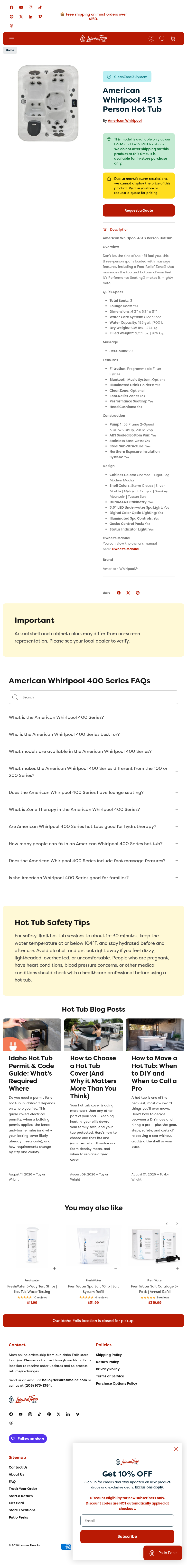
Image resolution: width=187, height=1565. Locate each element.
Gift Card (16, 1503)
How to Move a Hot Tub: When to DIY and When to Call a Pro (154, 1073)
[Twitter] (21, 16)
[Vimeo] (40, 16)
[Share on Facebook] (118, 593)
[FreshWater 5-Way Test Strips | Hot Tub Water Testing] (32, 1246)
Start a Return (21, 1496)
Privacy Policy (108, 1369)
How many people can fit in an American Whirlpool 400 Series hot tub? (86, 844)
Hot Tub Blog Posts (93, 1009)
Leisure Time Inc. (30, 1545)
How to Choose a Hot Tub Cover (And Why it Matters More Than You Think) (93, 1077)
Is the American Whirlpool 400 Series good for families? (69, 878)
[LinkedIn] (30, 16)
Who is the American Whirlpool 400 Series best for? (64, 734)
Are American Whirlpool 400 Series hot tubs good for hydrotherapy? (82, 826)
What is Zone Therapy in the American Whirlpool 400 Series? (74, 809)
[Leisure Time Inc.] (94, 39)
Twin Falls (140, 144)
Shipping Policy (109, 1355)
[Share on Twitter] (128, 593)
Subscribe (127, 1536)
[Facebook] (11, 7)
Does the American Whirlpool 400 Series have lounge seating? (76, 792)
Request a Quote (138, 210)
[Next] (177, 1223)
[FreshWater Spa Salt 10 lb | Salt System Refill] (93, 1246)
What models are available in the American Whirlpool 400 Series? (80, 751)
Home (10, 50)
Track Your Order (23, 1489)
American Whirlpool (125, 120)
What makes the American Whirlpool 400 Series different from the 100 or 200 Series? (88, 771)
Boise (118, 144)
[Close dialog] (176, 1449)
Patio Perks (18, 1517)
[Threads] (11, 25)
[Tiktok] (40, 7)
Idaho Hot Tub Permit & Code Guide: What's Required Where (31, 1073)
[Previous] (166, 1223)
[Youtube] (21, 7)
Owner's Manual (125, 549)
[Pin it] (137, 593)
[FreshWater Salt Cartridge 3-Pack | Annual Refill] (155, 1246)
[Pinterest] (11, 16)
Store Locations (22, 1510)
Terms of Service (110, 1376)
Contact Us (18, 1467)
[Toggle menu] (14, 39)
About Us (16, 1474)
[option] (48, 104)
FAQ (12, 1481)
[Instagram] (30, 7)
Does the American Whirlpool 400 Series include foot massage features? (87, 861)
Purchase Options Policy (116, 1383)
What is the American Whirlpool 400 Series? (56, 717)
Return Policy (107, 1362)
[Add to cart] (54, 1268)
